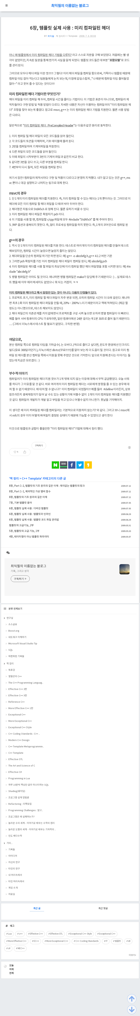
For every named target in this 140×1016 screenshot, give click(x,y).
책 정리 (14, 478)
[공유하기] (25, 452)
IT (107, 941)
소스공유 (12, 624)
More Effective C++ (17, 941)
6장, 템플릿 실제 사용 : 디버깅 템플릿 (28, 508)
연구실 (10, 618)
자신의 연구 (14, 862)
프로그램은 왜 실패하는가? (21, 816)
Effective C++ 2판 (17, 689)
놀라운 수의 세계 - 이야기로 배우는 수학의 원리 (31, 823)
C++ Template (31, 478)
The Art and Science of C (21, 765)
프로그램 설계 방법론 (18, 797)
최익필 (51, 36)
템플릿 (118, 941)
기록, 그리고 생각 (20, 571)
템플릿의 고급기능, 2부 (21, 525)
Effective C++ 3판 (17, 695)
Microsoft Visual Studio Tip (22, 643)
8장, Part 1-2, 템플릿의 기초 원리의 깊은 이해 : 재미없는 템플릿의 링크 (47, 485)
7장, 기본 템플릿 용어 (20, 502)
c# (9, 948)
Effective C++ (36, 934)
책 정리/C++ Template (66, 36)
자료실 (11, 894)
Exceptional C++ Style (20, 727)
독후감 (11, 670)
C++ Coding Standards (86, 941)
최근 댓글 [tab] (103, 908)
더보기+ (132, 955)
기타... (10, 843)
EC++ (36, 941)
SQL (10, 650)
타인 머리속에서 (16, 881)
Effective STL (15, 759)
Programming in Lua (19, 778)
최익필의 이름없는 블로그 (70, 6)
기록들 (11, 849)
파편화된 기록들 (16, 656)
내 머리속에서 (15, 875)
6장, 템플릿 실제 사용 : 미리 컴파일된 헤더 (70, 28)
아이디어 (12, 856)
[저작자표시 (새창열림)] (129, 447)
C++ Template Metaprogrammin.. (26, 746)
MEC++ (21, 948)
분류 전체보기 (15, 609)
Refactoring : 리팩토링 (20, 804)
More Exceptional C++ (20, 721)
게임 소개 (13, 888)
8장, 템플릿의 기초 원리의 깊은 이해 (28, 497)
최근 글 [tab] (36, 908)
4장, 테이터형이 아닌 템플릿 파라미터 (29, 536)
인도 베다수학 (15, 836)
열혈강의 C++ (15, 676)
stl (129, 941)
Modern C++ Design (19, 740)
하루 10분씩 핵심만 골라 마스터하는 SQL (28, 785)
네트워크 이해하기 (17, 637)
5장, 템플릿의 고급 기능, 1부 (24, 531)
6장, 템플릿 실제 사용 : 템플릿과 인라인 (30, 514)
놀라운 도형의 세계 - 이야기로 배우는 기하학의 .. (32, 829)
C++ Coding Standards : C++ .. (24, 734)
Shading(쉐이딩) (16, 791)
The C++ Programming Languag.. (25, 683)
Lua (10, 934)
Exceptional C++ (17, 714)
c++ (21, 934)
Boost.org (13, 631)
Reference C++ (16, 702)
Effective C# (15, 772)
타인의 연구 (14, 868)
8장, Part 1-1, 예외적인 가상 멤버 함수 (30, 491)
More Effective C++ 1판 (20, 708)
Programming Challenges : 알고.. (25, 810)
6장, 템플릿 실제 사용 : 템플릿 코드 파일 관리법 (34, 519)
